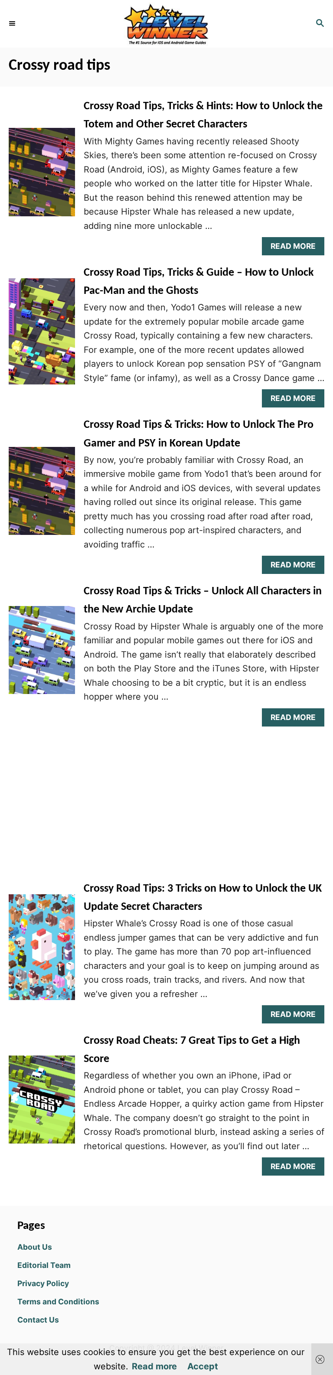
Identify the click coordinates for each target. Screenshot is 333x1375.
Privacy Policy (43, 1283)
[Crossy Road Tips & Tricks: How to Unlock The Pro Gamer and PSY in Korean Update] (42, 495)
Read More (297, 248)
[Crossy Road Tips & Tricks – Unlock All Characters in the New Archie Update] (42, 654)
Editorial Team (44, 1265)
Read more (154, 1366)
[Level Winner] (166, 24)
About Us (34, 1246)
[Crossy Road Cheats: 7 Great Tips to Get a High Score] (42, 1104)
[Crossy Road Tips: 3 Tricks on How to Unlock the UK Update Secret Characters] (42, 951)
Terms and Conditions (58, 1301)
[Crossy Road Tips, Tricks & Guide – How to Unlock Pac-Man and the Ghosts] (42, 335)
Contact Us (38, 1319)
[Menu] (13, 24)
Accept (202, 1366)
